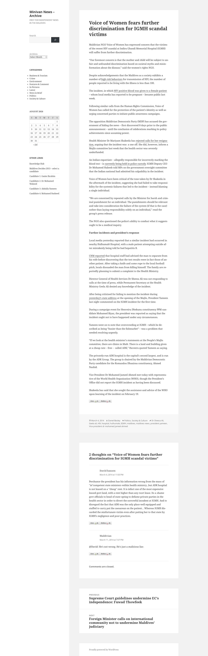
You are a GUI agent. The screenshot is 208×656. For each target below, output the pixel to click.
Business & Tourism (38, 75)
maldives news (143, 423)
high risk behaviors (111, 79)
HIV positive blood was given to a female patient (140, 90)
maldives (131, 423)
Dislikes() (105, 401)
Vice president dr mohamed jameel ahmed (108, 426)
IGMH (123, 423)
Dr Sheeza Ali (157, 420)
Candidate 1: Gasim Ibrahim (42, 176)
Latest (32, 90)
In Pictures (34, 87)
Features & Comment (39, 84)
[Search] (55, 40)
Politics (32, 95)
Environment (35, 81)
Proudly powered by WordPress (104, 649)
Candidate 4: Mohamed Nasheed (44, 193)
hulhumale (115, 423)
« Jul (35, 144)
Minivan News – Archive (42, 14)
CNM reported (97, 255)
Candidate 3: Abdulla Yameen (43, 188)
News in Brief (35, 93)
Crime (32, 78)
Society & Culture (37, 98)
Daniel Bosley (114, 420)
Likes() (94, 401)
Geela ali (93, 423)
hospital (105, 423)
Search (32, 35)
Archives (33, 54)
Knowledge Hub (36, 163)
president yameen (158, 423)
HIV (99, 423)
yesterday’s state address (103, 298)
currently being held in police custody (125, 163)
